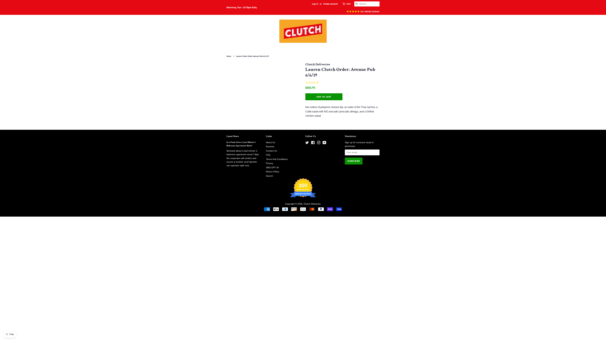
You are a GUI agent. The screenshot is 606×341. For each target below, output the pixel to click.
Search (269, 176)
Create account (330, 3)
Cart (349, 3)
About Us (270, 142)
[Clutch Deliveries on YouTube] (324, 143)
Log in (315, 3)
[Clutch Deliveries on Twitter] (307, 143)
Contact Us (271, 151)
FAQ (268, 155)
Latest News (232, 136)
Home (228, 56)
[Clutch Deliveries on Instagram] (318, 143)
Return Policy (272, 171)
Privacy (269, 163)
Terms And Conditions (277, 159)
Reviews (270, 146)
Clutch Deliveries (312, 204)
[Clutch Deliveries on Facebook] (313, 143)
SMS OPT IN (272, 167)
